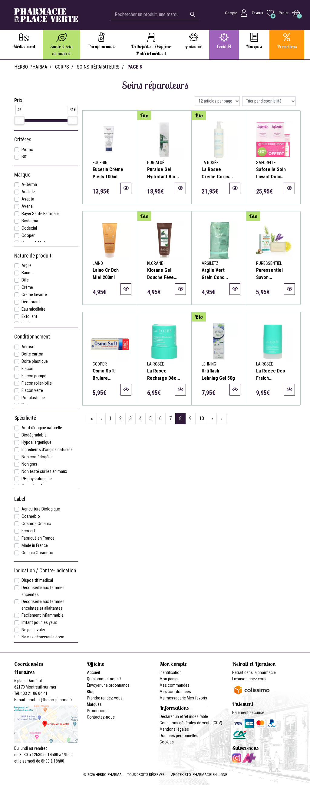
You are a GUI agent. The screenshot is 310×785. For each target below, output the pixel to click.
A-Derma (29, 184)
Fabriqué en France (37, 538)
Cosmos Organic (36, 523)
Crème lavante (34, 294)
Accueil (93, 672)
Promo (27, 149)
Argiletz (28, 191)
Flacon (27, 368)
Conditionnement (32, 337)
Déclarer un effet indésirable (184, 716)
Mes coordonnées (175, 691)
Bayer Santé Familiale (40, 213)
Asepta (27, 199)
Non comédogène (37, 457)
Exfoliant (29, 316)
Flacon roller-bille (36, 383)
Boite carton (32, 354)
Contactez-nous (101, 717)
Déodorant (30, 302)
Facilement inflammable (42, 615)
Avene (27, 206)
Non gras (29, 464)
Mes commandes (175, 685)
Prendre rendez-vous (105, 698)
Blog (90, 691)
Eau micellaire (33, 309)
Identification (171, 672)
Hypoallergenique (36, 442)
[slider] (19, 120)
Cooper (28, 235)
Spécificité (25, 418)
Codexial (29, 228)
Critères (22, 139)
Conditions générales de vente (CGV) (191, 722)
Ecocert (28, 531)
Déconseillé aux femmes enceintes (42, 591)
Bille (25, 280)
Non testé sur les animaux (44, 471)
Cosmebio (30, 516)
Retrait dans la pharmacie (254, 672)
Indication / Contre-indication (45, 571)
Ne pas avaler (33, 629)
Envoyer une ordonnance (108, 685)
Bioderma (29, 221)
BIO (24, 157)
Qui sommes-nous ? (104, 678)
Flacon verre (32, 390)
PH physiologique (36, 478)
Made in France (34, 545)
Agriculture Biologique (40, 509)
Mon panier (169, 678)
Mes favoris (197, 698)
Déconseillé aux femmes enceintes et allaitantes (42, 605)
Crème (27, 287)
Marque (22, 175)
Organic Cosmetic (37, 552)
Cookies (167, 742)
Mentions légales (174, 729)
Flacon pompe (33, 376)
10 (201, 418)
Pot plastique (33, 397)
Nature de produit (32, 256)
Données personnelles (179, 735)
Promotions (97, 710)
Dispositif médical (37, 580)
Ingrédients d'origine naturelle (47, 449)
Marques (94, 704)
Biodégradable (34, 435)
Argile (26, 265)
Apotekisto (199, 774)
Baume (27, 272)
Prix (18, 100)
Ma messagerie (173, 698)
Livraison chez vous (249, 678)
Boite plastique (34, 361)
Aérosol (28, 346)
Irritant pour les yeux (39, 622)
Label (19, 499)
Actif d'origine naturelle (41, 427)
